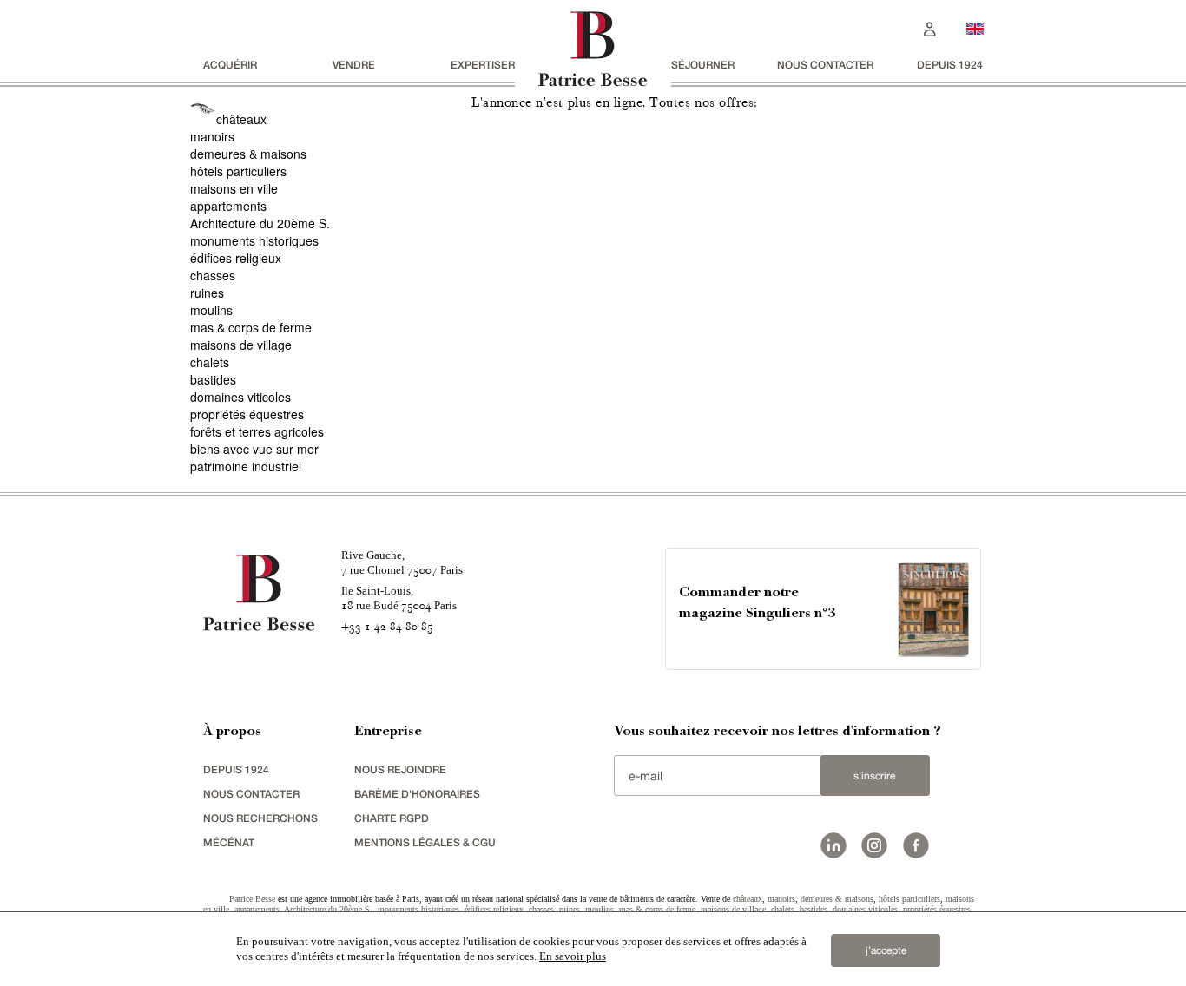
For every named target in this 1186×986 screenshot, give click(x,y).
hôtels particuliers (238, 171)
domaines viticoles (240, 396)
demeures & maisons (248, 153)
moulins (211, 310)
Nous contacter (825, 64)
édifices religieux (235, 257)
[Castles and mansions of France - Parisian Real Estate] (975, 28)
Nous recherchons (260, 818)
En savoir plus (572, 956)
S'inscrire (874, 776)
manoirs (212, 136)
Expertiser (483, 64)
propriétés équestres (247, 414)
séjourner (703, 64)
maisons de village (241, 344)
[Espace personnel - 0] (930, 27)
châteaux (241, 119)
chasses (212, 275)
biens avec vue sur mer (254, 448)
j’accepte (886, 950)
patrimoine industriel (245, 466)
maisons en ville (234, 188)
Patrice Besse (252, 899)
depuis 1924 (950, 64)
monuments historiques (254, 240)
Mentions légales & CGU (425, 842)
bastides (213, 379)
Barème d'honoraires (417, 793)
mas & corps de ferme (251, 327)
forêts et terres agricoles (257, 431)
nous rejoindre (400, 769)
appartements (228, 205)
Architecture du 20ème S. (260, 223)
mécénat (228, 842)
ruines (207, 292)
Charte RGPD (391, 818)
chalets (209, 362)
